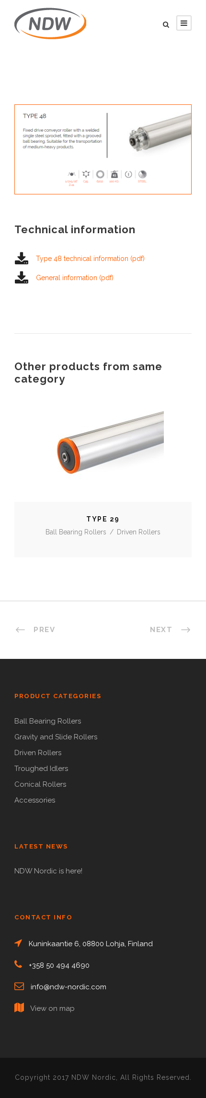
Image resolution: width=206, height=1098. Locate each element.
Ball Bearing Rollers (76, 532)
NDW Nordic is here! (48, 871)
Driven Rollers (138, 532)
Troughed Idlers (41, 768)
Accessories (34, 800)
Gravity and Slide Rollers (55, 737)
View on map (52, 1008)
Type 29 (103, 455)
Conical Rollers (40, 784)
